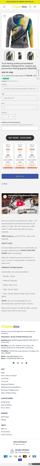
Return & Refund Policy (8, 393)
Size (3, 103)
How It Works (5, 408)
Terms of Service (6, 435)
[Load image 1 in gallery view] (9, 56)
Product (4, 84)
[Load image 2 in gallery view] (20, 56)
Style (3, 94)
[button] (4, 6)
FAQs (3, 373)
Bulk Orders (5, 417)
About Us (4, 429)
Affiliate (3, 420)
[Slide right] (38, 56)
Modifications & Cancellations (11, 387)
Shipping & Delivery (7, 384)
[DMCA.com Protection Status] (34, 464)
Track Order (5, 378)
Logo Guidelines (6, 405)
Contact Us (4, 381)
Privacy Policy (5, 432)
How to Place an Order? (9, 376)
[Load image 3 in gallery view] (30, 56)
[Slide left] (2, 56)
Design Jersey (5, 402)
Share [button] (5, 184)
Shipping (4, 81)
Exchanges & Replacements (10, 390)
